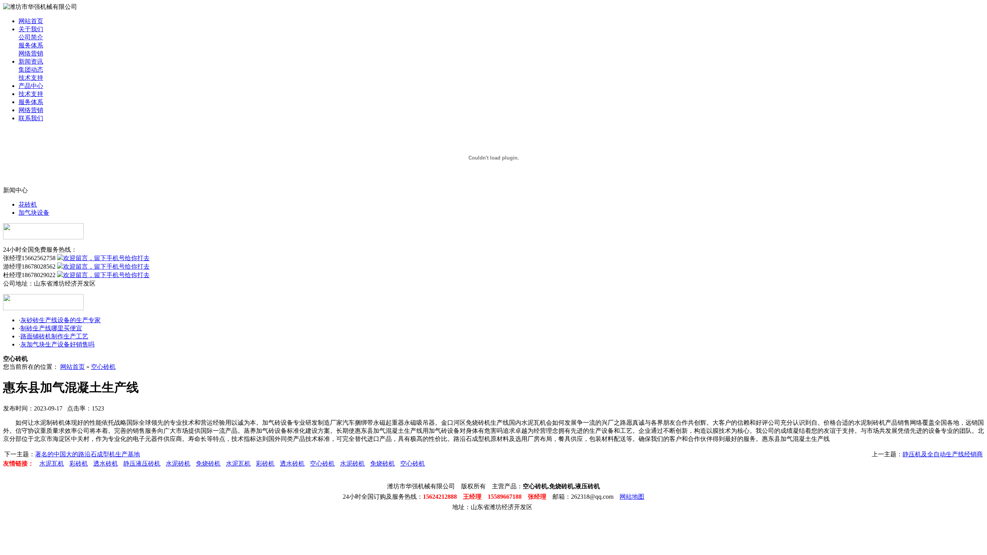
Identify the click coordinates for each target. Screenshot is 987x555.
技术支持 (31, 77)
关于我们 (31, 29)
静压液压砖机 (141, 463)
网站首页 (31, 21)
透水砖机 (105, 463)
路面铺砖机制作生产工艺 (54, 336)
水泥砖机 (178, 463)
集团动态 (31, 69)
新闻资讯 (31, 61)
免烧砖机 (208, 463)
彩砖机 (78, 463)
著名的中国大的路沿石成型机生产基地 (87, 454)
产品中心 (31, 85)
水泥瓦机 (51, 463)
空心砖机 (103, 366)
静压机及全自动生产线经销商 (943, 454)
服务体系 (31, 45)
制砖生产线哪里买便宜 (51, 328)
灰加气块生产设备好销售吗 (57, 344)
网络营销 (31, 53)
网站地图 (632, 496)
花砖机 (28, 204)
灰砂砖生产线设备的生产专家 (60, 320)
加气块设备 (34, 212)
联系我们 (31, 118)
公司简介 (31, 37)
